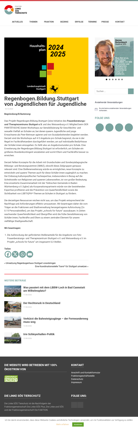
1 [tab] (106, 79)
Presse (105, 22)
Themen (33, 22)
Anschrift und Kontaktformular (85, 372)
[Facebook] (8, 254)
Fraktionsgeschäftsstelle (82, 376)
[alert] (114, 109)
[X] (15, 254)
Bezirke (64, 22)
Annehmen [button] (78, 424)
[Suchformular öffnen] (130, 21)
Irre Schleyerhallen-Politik (39, 334)
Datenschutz (77, 379)
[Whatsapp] (22, 254)
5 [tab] (119, 79)
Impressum (76, 382)
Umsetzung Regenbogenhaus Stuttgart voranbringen (31, 263)
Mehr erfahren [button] (62, 424)
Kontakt (120, 22)
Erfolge (79, 22)
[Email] (29, 254)
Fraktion (49, 22)
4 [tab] (116, 79)
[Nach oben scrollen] (133, 427)
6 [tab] (122, 79)
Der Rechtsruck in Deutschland (41, 303)
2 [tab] (109, 79)
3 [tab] (112, 79)
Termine (92, 22)
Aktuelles (17, 22)
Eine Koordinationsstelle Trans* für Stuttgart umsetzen (61, 266)
